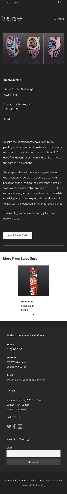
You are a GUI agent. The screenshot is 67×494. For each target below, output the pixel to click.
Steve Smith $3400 (27, 306)
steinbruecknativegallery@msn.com (26, 380)
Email (9, 447)
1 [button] (33, 314)
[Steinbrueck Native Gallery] (12, 19)
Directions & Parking (17, 409)
